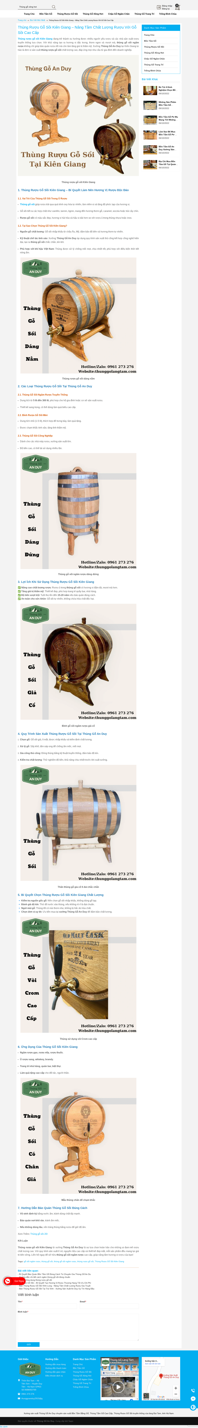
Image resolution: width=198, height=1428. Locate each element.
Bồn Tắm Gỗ (79, 1368)
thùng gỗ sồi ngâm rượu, (65, 1261)
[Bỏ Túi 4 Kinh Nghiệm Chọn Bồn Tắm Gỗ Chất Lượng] (150, 90)
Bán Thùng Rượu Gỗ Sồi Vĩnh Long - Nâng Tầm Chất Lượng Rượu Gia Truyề (54, 1286)
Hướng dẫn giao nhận (55, 1372)
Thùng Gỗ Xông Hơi (82, 1375)
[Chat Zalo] (193, 1407)
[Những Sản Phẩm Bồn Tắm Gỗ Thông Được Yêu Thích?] (150, 105)
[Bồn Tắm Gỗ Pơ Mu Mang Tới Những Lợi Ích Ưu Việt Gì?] (150, 120)
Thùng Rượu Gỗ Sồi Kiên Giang (109, 1261)
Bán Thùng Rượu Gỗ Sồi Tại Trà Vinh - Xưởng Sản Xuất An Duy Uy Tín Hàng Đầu (56, 1289)
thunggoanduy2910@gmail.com (36, 1398)
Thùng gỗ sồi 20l (39, 1234)
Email (83, 1301)
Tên (20, 1301)
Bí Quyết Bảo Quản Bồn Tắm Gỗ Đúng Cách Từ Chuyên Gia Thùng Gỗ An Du (55, 1274)
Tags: (20, 1261)
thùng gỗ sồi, (47, 1261)
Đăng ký (166, 9)
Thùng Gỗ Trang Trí (82, 1383)
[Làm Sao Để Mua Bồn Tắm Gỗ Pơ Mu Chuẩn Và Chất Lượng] (150, 135)
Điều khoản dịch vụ (54, 1375)
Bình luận (23, 1312)
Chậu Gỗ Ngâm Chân (83, 1379)
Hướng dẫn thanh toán (55, 1368)
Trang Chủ (78, 1364)
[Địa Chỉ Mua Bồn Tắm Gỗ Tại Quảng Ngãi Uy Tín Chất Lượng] (150, 164)
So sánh (4, 1426)
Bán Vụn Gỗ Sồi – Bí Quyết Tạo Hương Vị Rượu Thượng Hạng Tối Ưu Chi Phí (55, 1283)
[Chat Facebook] (193, 1399)
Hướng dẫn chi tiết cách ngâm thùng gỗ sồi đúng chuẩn (44, 1277)
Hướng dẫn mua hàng (55, 1364)
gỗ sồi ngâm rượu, (32, 1261)
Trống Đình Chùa (81, 1387)
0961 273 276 (27, 1394)
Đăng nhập (167, 6)
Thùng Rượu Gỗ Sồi (82, 1372)
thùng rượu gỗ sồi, (86, 1261)
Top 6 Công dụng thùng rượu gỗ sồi (35, 1280)
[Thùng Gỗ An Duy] (30, 1369)
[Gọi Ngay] (8, 1281)
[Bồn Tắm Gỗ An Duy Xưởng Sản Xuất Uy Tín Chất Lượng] (150, 149)
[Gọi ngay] (193, 1390)
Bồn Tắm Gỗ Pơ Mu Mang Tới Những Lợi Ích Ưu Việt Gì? (168, 120)
